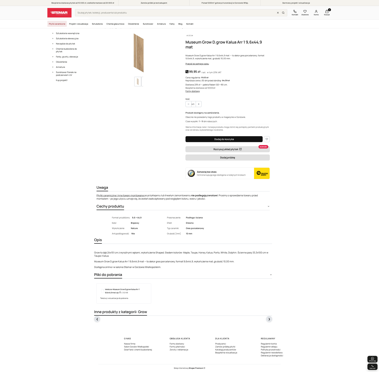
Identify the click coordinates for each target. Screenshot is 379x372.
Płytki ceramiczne (57, 24)
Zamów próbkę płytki (225, 346)
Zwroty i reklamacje (179, 349)
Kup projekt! (62, 80)
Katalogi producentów (225, 349)
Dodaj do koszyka (224, 139)
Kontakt (189, 24)
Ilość (188, 99)
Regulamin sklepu (269, 346)
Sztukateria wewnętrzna (67, 33)
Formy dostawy (193, 91)
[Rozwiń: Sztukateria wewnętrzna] (52, 33)
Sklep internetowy (188, 368)
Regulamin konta (269, 343)
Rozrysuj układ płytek (225, 149)
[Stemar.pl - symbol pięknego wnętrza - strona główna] (59, 12)
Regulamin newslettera (271, 352)
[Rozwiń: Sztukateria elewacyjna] (52, 38)
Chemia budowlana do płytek (66, 50)
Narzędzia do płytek (65, 43)
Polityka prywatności (270, 349)
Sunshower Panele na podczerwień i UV (66, 73)
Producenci (220, 343)
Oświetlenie (133, 24)
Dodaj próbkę (227, 157)
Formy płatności (177, 346)
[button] (283, 12)
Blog (180, 24)
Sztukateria (97, 24)
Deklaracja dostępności (272, 355)
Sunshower (148, 24)
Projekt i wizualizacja (78, 24)
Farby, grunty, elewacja (67, 56)
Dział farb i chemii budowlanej (138, 349)
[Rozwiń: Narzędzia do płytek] (52, 43)
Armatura (161, 24)
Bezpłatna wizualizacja (226, 352)
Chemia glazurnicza (115, 24)
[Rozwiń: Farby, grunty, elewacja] (52, 56)
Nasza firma (129, 343)
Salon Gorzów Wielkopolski (136, 346)
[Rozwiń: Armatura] (52, 67)
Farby (172, 24)
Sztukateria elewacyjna (67, 38)
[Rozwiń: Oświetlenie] (52, 61)
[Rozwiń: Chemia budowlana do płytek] (52, 48)
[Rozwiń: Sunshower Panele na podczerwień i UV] (52, 72)
